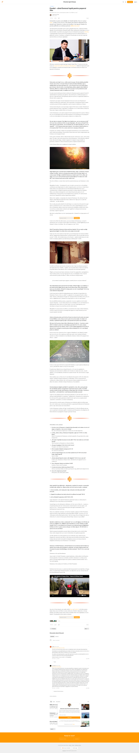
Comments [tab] (52, 636)
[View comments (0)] (60, 725)
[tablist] (54, 636)
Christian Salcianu (55, 14)
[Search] (123, 2)
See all (52, 729)
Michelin (87, 32)
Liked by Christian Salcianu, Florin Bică (58, 647)
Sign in (135, 1)
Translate (52, 6)
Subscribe (130, 1)
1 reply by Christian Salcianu (58, 691)
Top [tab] (51, 701)
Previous (54, 628)
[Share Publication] (126, 2)
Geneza (71, 609)
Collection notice (78, 745)
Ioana (53, 646)
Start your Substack (66, 748)
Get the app (75, 748)
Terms (73, 745)
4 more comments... (53, 696)
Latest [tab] (54, 701)
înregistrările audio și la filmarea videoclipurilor (65, 66)
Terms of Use (75, 720)
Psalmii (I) (76, 609)
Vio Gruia (54, 665)
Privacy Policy (78, 721)
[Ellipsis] (89, 646)
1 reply (54, 661)
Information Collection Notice (69, 721)
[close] (80, 704)
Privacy (70, 745)
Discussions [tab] (58, 701)
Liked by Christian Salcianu (57, 666)
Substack (64, 750)
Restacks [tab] (56, 636)
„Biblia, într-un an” (75, 26)
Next (86, 628)
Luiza (51, 22)
